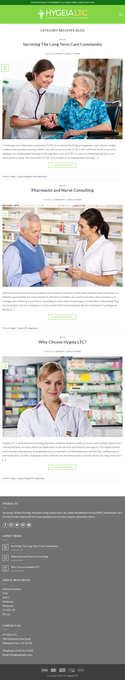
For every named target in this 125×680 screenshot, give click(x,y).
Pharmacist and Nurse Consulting (62, 190)
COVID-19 (8, 609)
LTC (26, 328)
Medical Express (11, 588)
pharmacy (42, 176)
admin (76, 54)
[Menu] (121, 14)
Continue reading (62, 165)
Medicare (7, 601)
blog (62, 39)
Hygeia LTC (29, 478)
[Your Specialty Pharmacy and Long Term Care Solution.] (62, 14)
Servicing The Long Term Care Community (62, 44)
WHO (5, 597)
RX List (6, 614)
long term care (30, 176)
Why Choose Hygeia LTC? (62, 341)
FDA (5, 593)
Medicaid (7, 605)
